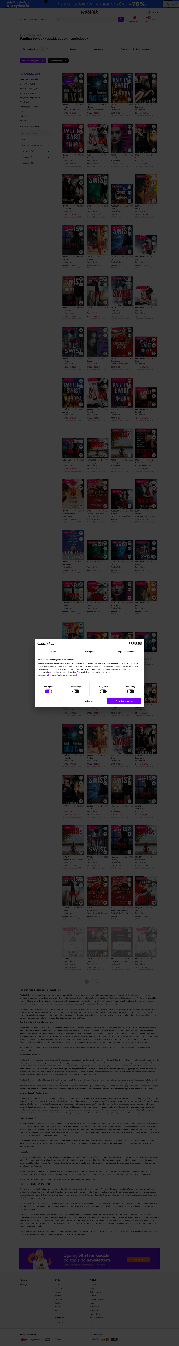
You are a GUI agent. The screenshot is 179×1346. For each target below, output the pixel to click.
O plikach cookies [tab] (126, 652)
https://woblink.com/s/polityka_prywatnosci (57, 675)
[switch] (75, 691)
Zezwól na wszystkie (124, 701)
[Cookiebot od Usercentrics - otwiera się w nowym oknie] (131, 643)
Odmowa (89, 701)
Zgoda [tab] (53, 652)
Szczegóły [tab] (89, 652)
